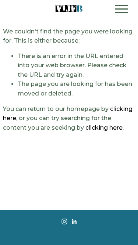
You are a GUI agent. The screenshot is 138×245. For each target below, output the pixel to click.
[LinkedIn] (74, 221)
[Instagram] (64, 221)
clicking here (104, 127)
